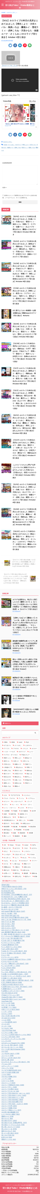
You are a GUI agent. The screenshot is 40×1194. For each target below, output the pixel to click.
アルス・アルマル (9, 798)
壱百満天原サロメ (9, 820)
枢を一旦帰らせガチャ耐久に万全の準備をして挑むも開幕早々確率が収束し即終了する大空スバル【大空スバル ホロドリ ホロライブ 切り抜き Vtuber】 (25, 664)
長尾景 (31, 833)
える (5, 795)
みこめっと (7, 857)
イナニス (25, 748)
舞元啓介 (6, 833)
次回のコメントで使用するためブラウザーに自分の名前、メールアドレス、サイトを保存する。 (19, 196)
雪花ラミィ (24, 147)
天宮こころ (22, 820)
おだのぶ (34, 848)
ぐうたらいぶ (16, 851)
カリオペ (34, 748)
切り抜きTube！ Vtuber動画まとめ (20, 1188)
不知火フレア (25, 755)
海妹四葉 (24, 826)
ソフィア (29, 801)
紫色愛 (26, 873)
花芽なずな (18, 876)
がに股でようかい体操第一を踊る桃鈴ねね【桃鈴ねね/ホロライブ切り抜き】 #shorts (24, 313)
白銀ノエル (18, 780)
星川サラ (6, 823)
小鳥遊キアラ (8, 767)
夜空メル (6, 761)
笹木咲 (27, 830)
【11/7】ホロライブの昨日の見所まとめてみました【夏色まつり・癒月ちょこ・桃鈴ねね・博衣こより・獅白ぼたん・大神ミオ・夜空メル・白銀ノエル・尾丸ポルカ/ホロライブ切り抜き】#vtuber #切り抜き (24, 376)
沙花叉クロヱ (19, 773)
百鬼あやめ (28, 780)
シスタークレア (18, 801)
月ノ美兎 (16, 823)
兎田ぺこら (7, 758)
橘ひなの (6, 870)
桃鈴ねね (29, 770)
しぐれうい (27, 851)
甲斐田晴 (18, 830)
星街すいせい (19, 770)
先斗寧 (34, 811)
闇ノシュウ (7, 836)
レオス (22, 808)
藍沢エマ (28, 876)
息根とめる (27, 867)
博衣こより (25, 144)
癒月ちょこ (28, 777)
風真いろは (32, 147)
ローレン (30, 808)
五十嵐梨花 (24, 811)
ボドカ (6, 864)
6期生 (13, 742)
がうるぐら (7, 745)
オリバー (6, 801)
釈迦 (35, 876)
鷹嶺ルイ (17, 786)
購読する (8, 723)
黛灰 (25, 836)
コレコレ (14, 860)
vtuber (5, 144)
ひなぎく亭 (8, 125)
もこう (17, 857)
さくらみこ (11, 144)
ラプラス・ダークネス (11, 755)
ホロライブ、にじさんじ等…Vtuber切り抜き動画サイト (20, 1185)
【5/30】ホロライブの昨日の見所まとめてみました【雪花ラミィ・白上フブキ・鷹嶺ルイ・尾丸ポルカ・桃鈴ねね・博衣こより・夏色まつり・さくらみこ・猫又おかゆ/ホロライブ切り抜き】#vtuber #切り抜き (24, 517)
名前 (4, 187)
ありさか (17, 848)
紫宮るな (17, 873)
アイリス (6, 748)
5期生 (6, 742)
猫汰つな (16, 870)
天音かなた (7, 764)
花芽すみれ (7, 876)
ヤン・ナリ (15, 804)
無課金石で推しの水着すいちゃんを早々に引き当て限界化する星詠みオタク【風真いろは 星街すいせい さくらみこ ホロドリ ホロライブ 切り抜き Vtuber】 (26, 682)
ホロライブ (18, 144)
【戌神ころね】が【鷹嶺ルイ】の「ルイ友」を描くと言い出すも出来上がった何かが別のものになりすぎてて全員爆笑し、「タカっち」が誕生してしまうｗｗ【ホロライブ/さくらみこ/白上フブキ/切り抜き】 (25, 625)
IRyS (27, 742)
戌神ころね (17, 147)
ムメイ (31, 751)
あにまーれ (7, 848)
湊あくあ (29, 773)
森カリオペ (7, 773)
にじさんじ (27, 795)
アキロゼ (16, 748)
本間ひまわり (26, 823)
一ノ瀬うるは (16, 864)
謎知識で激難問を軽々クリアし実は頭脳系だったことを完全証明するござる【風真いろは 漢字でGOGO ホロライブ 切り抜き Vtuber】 (25, 646)
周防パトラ (27, 864)
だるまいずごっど (20, 854)
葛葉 (14, 833)
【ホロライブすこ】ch (9, 66)
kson (18, 845)
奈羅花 (31, 820)
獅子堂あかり (8, 830)
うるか (26, 848)
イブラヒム (31, 798)
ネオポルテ (24, 860)
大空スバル (32, 144)
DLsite (32, 101)
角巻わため (18, 783)
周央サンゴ (23, 817)
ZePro (34, 845)
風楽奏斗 (17, 836)
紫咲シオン (7, 783)
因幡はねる (7, 867)
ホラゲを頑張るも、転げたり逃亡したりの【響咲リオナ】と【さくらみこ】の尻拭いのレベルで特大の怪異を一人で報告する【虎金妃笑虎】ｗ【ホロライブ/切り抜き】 (25, 604)
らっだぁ (33, 857)
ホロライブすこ (7, 142)
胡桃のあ (34, 873)
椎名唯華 (6, 826)
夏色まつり (28, 758)
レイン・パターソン (10, 808)
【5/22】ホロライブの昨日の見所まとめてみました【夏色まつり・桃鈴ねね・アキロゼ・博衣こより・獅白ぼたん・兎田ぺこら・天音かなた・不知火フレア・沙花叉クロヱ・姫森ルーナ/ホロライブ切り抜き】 (24, 249)
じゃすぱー (7, 854)
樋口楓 (15, 826)
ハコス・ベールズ (9, 751)
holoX (20, 742)
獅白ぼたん (18, 777)
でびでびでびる (15, 795)
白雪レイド (7, 873)
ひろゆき (32, 854)
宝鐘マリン (28, 764)
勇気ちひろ (7, 817)
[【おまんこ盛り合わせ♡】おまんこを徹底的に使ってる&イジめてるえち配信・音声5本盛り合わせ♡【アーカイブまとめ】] (17, 113)
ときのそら (28, 745)
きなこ (6, 851)
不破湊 (15, 811)
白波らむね (25, 870)
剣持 (5, 814)
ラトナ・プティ (27, 804)
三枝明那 (6, 811)
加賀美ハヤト (24, 814)
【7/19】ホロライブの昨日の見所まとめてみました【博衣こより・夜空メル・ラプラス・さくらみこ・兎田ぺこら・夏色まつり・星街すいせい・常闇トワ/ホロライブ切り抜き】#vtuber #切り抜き (24, 296)
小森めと (17, 867)
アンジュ (21, 798)
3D (5, 845)
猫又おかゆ (7, 777)
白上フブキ (7, 780)
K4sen (12, 845)
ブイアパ (34, 860)
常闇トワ (29, 767)
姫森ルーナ (10, 147)
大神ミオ (16, 761)
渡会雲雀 (33, 826)
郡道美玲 (22, 833)
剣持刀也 (13, 814)
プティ (6, 804)
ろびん (6, 860)
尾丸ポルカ (19, 767)
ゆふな (24, 857)
